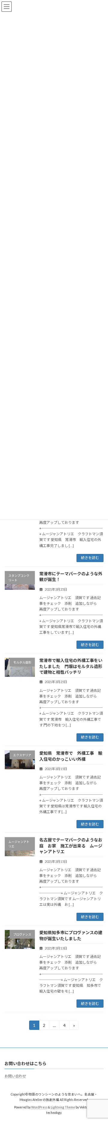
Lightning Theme (63, 1107)
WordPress (39, 1107)
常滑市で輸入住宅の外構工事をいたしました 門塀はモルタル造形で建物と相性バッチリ (70, 666)
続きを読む (90, 557)
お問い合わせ (15, 1076)
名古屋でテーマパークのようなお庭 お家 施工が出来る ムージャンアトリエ (70, 845)
